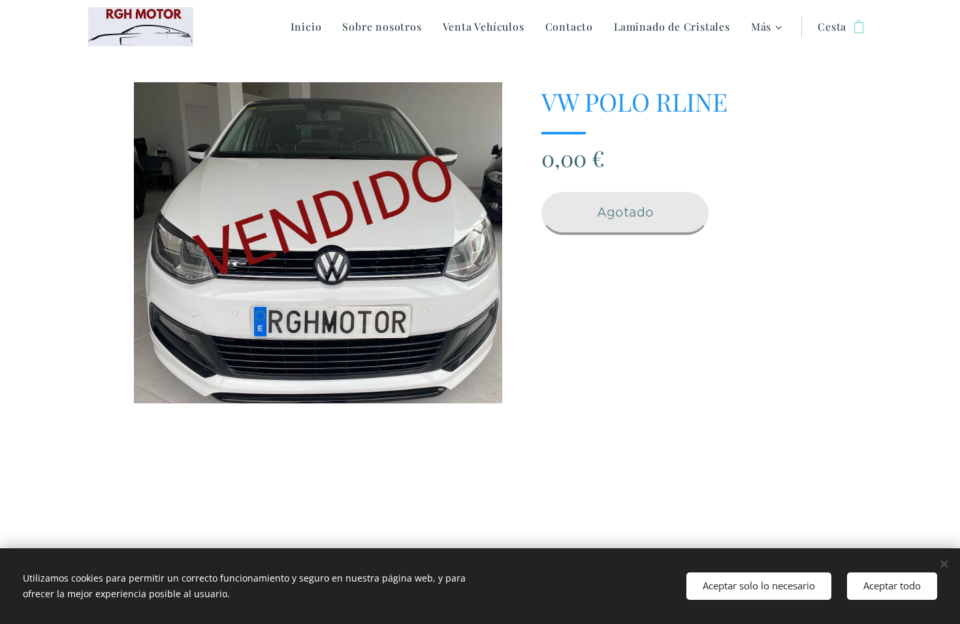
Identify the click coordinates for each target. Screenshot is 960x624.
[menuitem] (309, 26)
